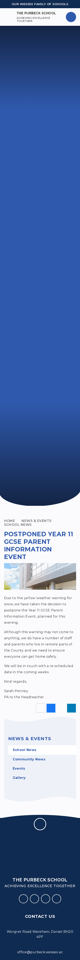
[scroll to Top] (40, 824)
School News (18, 525)
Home (9, 521)
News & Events (36, 521)
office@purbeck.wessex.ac (40, 952)
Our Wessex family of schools (40, 4)
